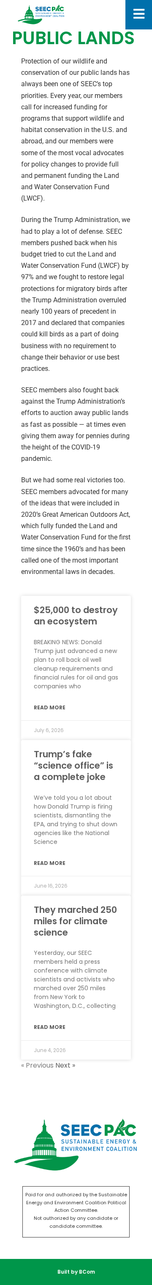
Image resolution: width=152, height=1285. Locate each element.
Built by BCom (76, 1271)
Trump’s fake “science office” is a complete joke (73, 765)
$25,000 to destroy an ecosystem (76, 615)
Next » (65, 1065)
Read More (49, 707)
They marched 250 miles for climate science (75, 921)
